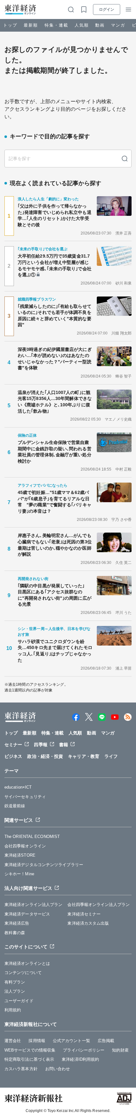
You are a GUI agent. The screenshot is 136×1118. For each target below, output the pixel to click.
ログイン (106, 9)
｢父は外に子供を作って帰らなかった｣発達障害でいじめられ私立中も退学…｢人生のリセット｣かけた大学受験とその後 (54, 215)
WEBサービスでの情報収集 (29, 1050)
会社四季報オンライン (25, 846)
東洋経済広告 (16, 923)
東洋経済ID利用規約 (80, 1059)
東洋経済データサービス (27, 914)
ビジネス (13, 756)
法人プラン (14, 991)
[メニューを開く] (128, 9)
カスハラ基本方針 (21, 1068)
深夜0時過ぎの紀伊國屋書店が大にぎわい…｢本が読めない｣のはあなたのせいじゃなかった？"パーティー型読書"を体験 (55, 359)
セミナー (13, 744)
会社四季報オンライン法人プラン (98, 904)
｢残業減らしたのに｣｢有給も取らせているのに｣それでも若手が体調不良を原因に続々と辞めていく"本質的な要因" (54, 316)
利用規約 (12, 1010)
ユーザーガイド (19, 1000)
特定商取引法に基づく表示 (29, 1059)
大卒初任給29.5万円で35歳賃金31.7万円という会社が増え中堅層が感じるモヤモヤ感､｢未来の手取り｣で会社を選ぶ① (54, 265)
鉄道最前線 (14, 805)
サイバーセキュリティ (25, 796)
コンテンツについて (23, 972)
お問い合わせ (57, 1068)
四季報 (40, 744)
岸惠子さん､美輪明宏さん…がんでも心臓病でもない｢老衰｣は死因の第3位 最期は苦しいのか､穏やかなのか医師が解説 (55, 545)
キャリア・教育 (83, 756)
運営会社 (12, 1040)
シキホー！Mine (19, 873)
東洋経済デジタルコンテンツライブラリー (43, 864)
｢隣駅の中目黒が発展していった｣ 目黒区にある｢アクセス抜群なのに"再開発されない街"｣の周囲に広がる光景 (54, 595)
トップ (10, 25)
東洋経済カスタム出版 (88, 923)
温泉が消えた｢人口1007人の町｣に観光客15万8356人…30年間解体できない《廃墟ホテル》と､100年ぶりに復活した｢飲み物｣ (55, 402)
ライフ (111, 756)
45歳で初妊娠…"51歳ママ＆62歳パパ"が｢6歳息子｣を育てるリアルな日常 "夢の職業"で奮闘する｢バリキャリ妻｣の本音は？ (54, 502)
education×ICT (18, 787)
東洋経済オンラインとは (27, 963)
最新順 (31, 25)
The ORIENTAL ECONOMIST (32, 836)
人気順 (82, 25)
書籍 (63, 744)
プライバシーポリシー (83, 1050)
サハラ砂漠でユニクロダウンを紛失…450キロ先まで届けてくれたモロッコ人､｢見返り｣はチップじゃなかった (55, 651)
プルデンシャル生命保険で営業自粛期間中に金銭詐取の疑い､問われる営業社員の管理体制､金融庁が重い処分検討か (54, 452)
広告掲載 (106, 1040)
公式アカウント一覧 (71, 1040)
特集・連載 (56, 25)
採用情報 (36, 1040)
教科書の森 (14, 932)
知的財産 (120, 1050)
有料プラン (14, 982)
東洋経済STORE (19, 855)
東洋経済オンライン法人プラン (33, 904)
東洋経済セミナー (84, 914)
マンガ (118, 25)
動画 (100, 25)
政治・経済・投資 (45, 756)
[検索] (125, 159)
